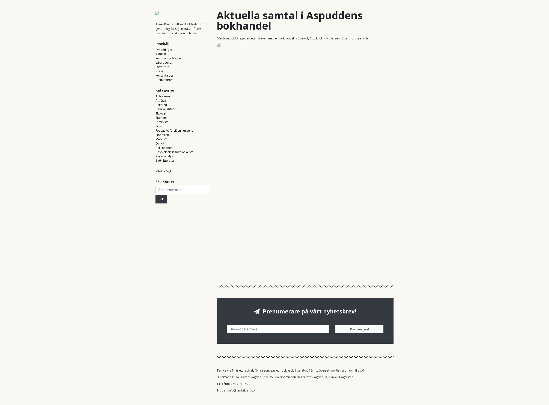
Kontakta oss (164, 75)
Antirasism (162, 96)
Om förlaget (163, 49)
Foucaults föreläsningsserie (174, 130)
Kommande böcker (168, 58)
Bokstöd (161, 105)
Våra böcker (163, 62)
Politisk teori (163, 147)
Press (159, 71)
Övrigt (159, 143)
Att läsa (160, 100)
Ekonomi (161, 117)
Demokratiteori (165, 109)
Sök (161, 199)
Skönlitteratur (164, 160)
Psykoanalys (164, 156)
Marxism (161, 139)
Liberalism (162, 135)
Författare (162, 67)
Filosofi (160, 126)
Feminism (161, 122)
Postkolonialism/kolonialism (174, 152)
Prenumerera (164, 79)
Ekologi (160, 113)
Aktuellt (160, 54)
